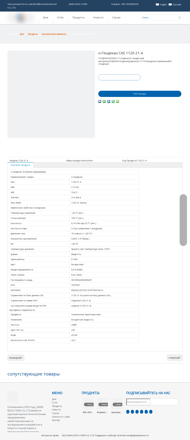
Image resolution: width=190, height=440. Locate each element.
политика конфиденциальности (133, 435)
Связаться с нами (61, 416)
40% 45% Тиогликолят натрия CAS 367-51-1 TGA (88, 412)
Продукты (57, 406)
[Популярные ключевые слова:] (179, 17)
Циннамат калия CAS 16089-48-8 (116, 412)
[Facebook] (127, 412)
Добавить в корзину (119, 84)
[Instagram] (146, 412)
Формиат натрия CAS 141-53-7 (101, 412)
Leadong (111, 435)
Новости (56, 409)
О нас (55, 402)
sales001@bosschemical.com (43, 4)
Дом (54, 399)
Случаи (55, 413)
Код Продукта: (129, 160)
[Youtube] (141, 412)
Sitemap (56, 420)
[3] (12, 396)
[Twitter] (137, 412)
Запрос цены (119, 77)
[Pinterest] (150, 412)
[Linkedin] (132, 412)
